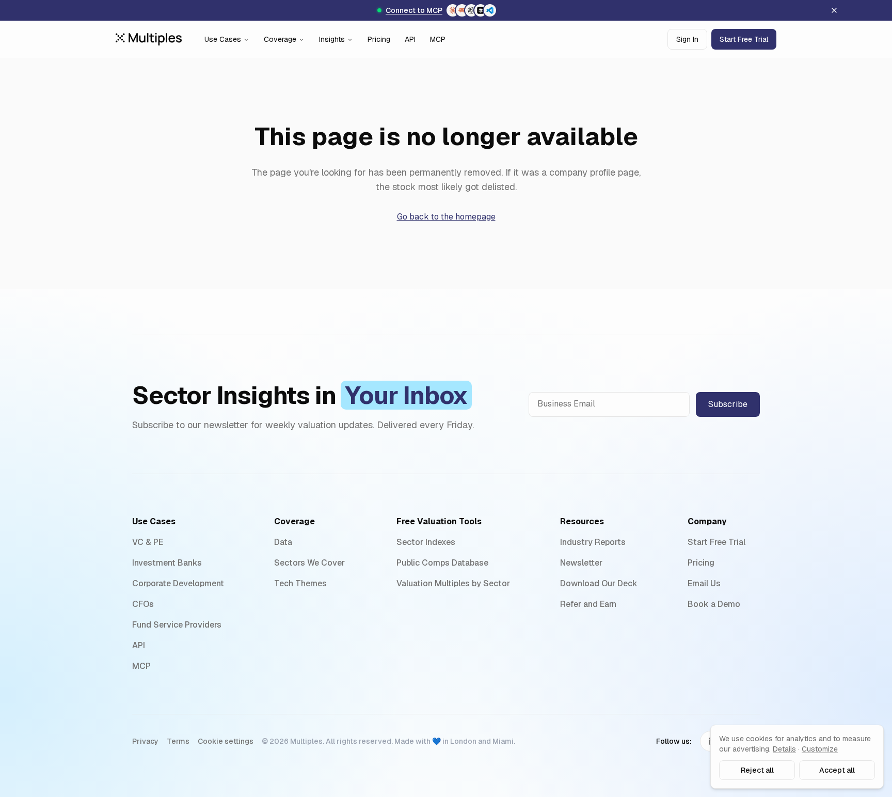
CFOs (143, 604)
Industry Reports (593, 542)
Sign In (687, 39)
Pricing (379, 39)
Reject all (757, 770)
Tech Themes (300, 583)
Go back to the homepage (446, 216)
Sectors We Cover (309, 562)
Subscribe (727, 404)
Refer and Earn (588, 604)
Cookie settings (225, 741)
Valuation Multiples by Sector (453, 583)
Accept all (837, 770)
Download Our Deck (599, 583)
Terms (178, 741)
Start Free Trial (744, 39)
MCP (437, 39)
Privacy (145, 741)
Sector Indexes (425, 542)
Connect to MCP (414, 10)
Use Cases (222, 39)
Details (784, 749)
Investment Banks (167, 562)
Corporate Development (178, 583)
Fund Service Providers (176, 624)
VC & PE (147, 542)
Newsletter (581, 562)
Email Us (704, 583)
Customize (820, 749)
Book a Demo (714, 604)
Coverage (280, 39)
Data (283, 542)
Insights (332, 39)
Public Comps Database (442, 562)
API (410, 39)
